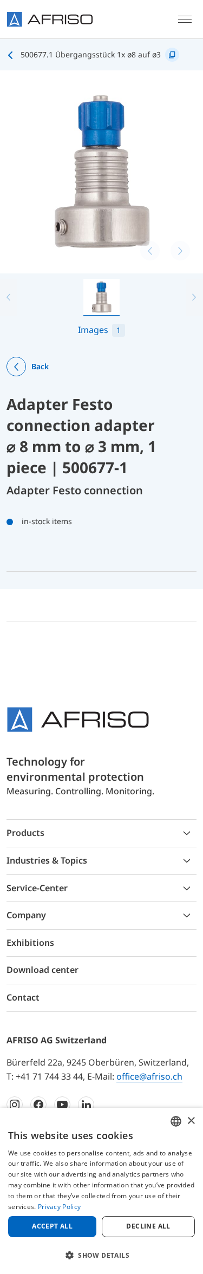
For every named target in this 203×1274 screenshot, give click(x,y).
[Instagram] (14, 1104)
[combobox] (176, 1121)
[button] (101, 1255)
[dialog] (101, 1191)
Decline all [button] (148, 1226)
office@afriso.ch (149, 1076)
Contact (23, 997)
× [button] (191, 1121)
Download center (42, 970)
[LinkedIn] (86, 1104)
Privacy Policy (59, 1206)
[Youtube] (62, 1104)
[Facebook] (38, 1104)
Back (40, 366)
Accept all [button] (52, 1226)
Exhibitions (30, 943)
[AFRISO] (49, 19)
